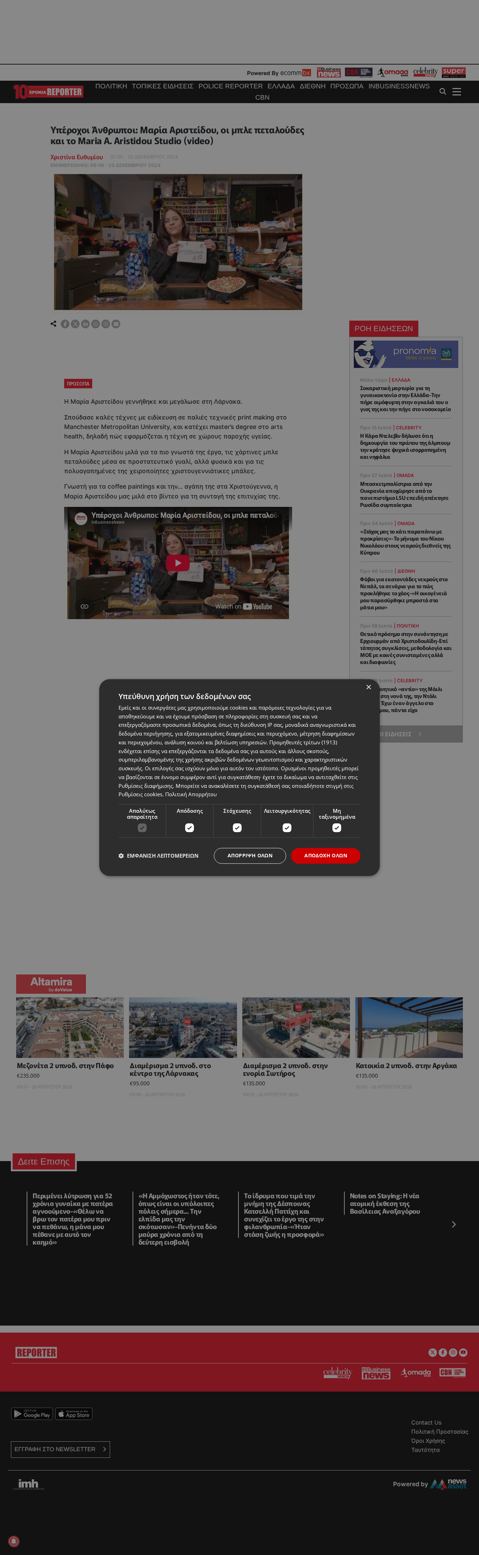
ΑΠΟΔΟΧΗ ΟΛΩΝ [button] (325, 855)
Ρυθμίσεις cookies (140, 794)
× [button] (368, 687)
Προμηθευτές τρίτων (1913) (303, 742)
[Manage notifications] (13, 1541)
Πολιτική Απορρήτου (191, 794)
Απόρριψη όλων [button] (250, 855)
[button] (158, 856)
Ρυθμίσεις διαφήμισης (146, 785)
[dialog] (239, 777)
